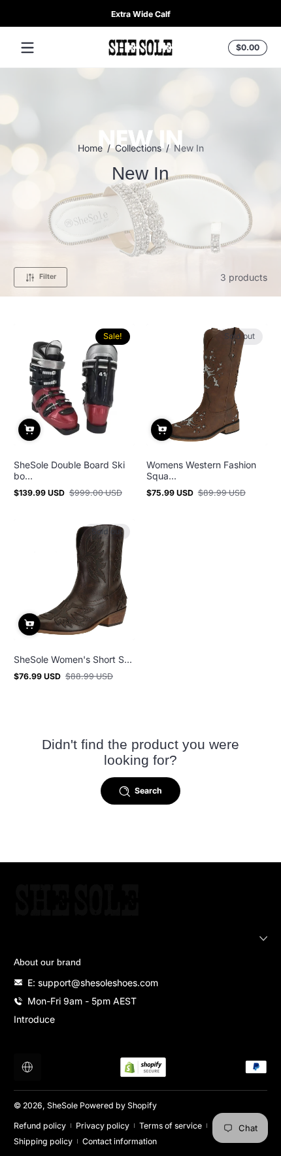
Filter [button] (47, 276)
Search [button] (148, 790)
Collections (138, 147)
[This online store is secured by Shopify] (143, 1067)
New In (189, 147)
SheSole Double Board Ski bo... (69, 470)
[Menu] (27, 47)
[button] (245, 47)
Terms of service (170, 1126)
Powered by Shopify (118, 1105)
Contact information (119, 1141)
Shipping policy (43, 1141)
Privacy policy (102, 1126)
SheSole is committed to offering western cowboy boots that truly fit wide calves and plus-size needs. (147, 13)
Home (90, 147)
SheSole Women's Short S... (73, 659)
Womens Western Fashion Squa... (201, 470)
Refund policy (40, 1126)
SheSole (62, 1105)
